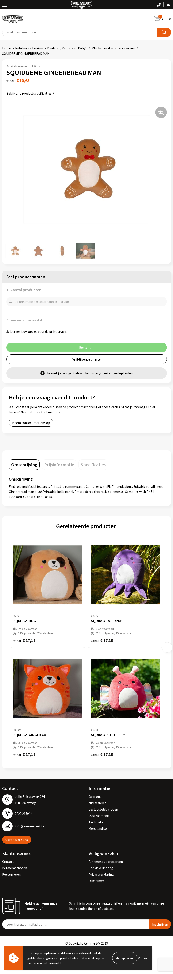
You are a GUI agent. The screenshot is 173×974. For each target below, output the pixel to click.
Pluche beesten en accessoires (113, 48)
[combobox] (80, 32)
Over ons (95, 796)
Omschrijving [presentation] (24, 465)
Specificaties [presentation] (93, 465)
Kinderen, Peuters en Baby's (67, 48)
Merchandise (98, 828)
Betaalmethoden (14, 868)
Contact (8, 861)
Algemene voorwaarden (106, 861)
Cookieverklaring (101, 868)
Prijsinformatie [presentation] (59, 465)
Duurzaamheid (99, 816)
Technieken (97, 822)
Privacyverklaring (101, 874)
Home (6, 48)
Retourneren (11, 874)
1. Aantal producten (24, 289)
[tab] (24, 464)
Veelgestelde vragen (103, 809)
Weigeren (143, 957)
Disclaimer (96, 881)
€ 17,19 (24, 640)
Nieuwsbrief (97, 803)
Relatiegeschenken (29, 48)
